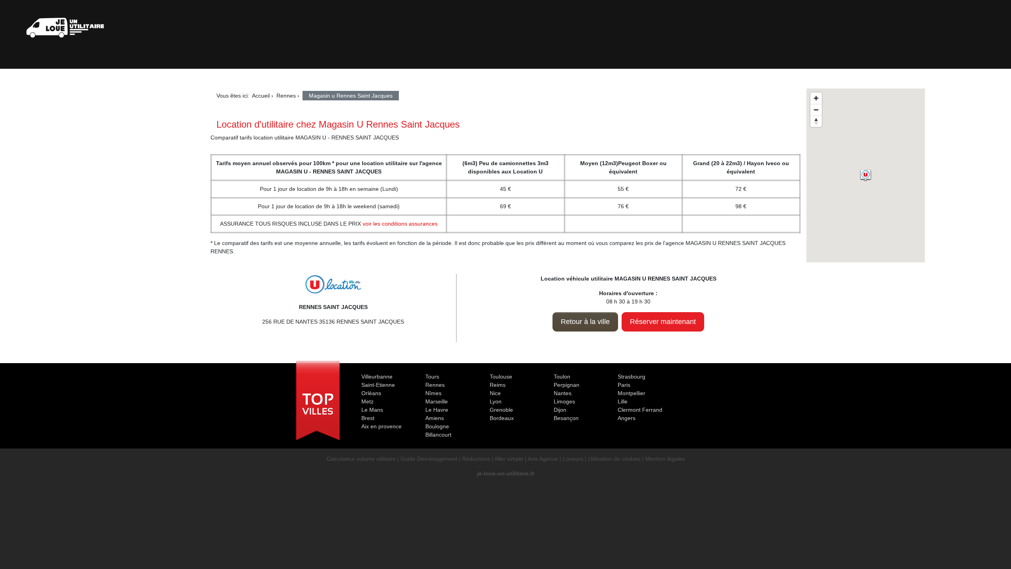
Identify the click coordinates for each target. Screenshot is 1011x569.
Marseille (436, 401)
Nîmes (433, 393)
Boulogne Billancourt (438, 430)
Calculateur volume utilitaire (361, 459)
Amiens (434, 418)
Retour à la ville (585, 322)
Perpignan (566, 385)
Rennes (435, 385)
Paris (624, 385)
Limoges (564, 401)
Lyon (496, 401)
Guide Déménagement (428, 459)
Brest (367, 418)
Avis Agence (543, 459)
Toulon (562, 376)
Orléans (371, 393)
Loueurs (573, 459)
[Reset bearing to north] (816, 121)
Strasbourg (631, 376)
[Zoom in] (816, 98)
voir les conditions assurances (400, 223)
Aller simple (508, 459)
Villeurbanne (377, 376)
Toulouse (501, 376)
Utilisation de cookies (614, 459)
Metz (367, 401)
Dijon (560, 410)
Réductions (476, 459)
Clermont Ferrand (640, 410)
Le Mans (372, 410)
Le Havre (436, 410)
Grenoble (501, 410)
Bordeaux (502, 418)
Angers (626, 418)
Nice (495, 393)
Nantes (562, 393)
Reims (498, 385)
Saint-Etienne (378, 385)
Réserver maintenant (663, 322)
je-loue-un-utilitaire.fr (505, 473)
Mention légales (665, 459)
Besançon (566, 418)
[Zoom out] (816, 109)
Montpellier (631, 393)
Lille (623, 401)
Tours (432, 376)
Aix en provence (381, 426)
